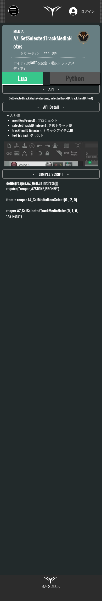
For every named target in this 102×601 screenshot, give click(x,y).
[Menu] (13, 11)
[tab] (22, 78)
